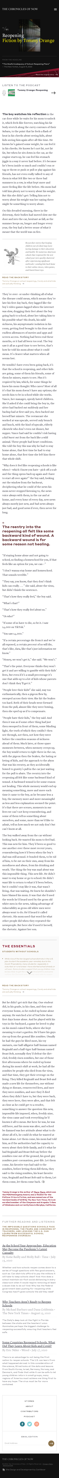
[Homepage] (20, 9)
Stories (29, 1401)
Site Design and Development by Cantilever (26, 1470)
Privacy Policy (48, 1464)
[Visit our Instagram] (36, 1424)
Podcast (29, 1417)
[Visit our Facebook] (22, 1424)
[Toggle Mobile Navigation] (55, 9)
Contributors (29, 1411)
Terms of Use (8, 1465)
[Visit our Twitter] (29, 1424)
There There (39, 1192)
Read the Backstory (15, 278)
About (30, 1406)
